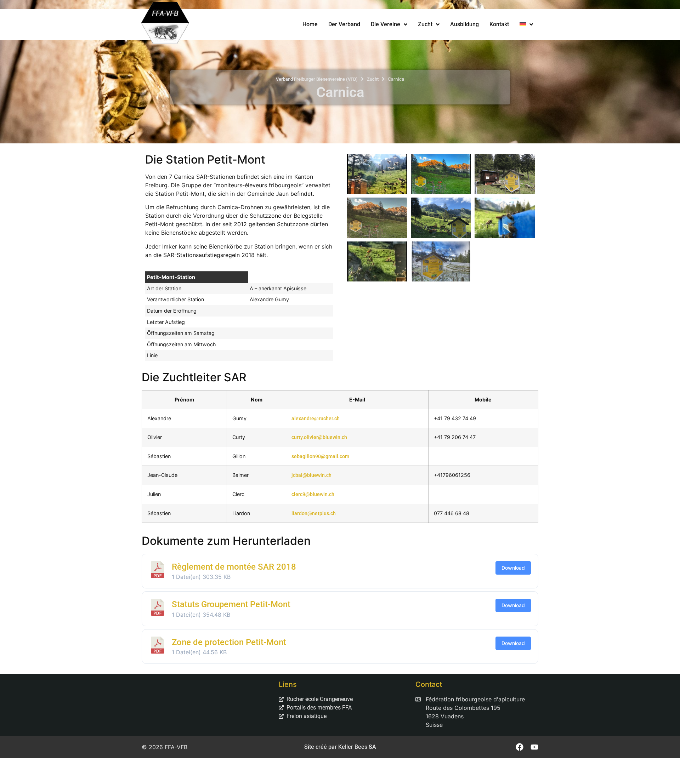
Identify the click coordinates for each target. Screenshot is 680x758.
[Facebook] (519, 747)
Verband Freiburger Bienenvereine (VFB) (317, 79)
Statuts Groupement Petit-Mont (231, 604)
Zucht (373, 79)
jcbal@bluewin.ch (311, 475)
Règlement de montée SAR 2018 (234, 567)
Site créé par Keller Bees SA (340, 746)
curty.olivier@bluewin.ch (319, 437)
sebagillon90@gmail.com (320, 457)
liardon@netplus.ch (313, 514)
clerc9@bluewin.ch (312, 494)
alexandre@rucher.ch (315, 419)
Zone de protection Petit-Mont (229, 642)
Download (513, 568)
